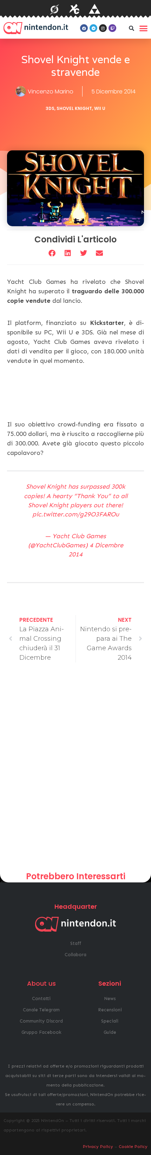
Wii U (99, 108)
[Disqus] (75, 769)
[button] (131, 28)
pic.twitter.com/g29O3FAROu (75, 514)
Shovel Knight (74, 108)
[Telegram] (93, 28)
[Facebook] (84, 28)
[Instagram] (103, 28)
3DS (50, 108)
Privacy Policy (98, 1146)
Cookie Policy (133, 1146)
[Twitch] (112, 28)
